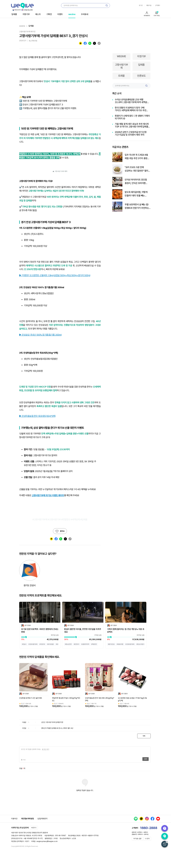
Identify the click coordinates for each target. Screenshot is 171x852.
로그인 (141, 5)
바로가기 (33, 828)
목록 (144, 736)
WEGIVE (121, 56)
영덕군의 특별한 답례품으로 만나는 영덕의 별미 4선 (57, 728)
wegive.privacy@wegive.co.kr (47, 841)
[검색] (106, 5)
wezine (71, 14)
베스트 (38, 14)
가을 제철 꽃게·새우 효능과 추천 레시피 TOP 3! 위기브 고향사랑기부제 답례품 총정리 (132, 125)
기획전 (49, 14)
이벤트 (60, 14)
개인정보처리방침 (27, 819)
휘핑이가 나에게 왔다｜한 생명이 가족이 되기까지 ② (132, 117)
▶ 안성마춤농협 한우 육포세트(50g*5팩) (37, 416)
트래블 (121, 75)
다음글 (24, 722)
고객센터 (157, 5)
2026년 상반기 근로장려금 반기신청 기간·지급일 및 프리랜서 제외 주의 (130, 133)
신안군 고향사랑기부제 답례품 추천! (52, 722)
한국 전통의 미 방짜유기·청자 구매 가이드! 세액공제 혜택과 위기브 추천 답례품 (130, 109)
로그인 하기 (45, 749)
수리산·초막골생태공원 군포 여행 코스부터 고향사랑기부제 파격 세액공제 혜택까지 (132, 101)
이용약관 (14, 819)
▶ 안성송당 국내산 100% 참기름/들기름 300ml (40, 334)
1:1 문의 (147, 838)
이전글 (24, 728)
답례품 (14, 14)
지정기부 (26, 14)
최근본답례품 (164, 844)
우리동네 (84, 14)
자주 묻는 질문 (137, 838)
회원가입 (148, 5)
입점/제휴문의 (42, 819)
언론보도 (141, 75)
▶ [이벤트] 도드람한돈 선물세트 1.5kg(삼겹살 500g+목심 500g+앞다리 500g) (54, 275)
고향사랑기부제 (121, 66)
